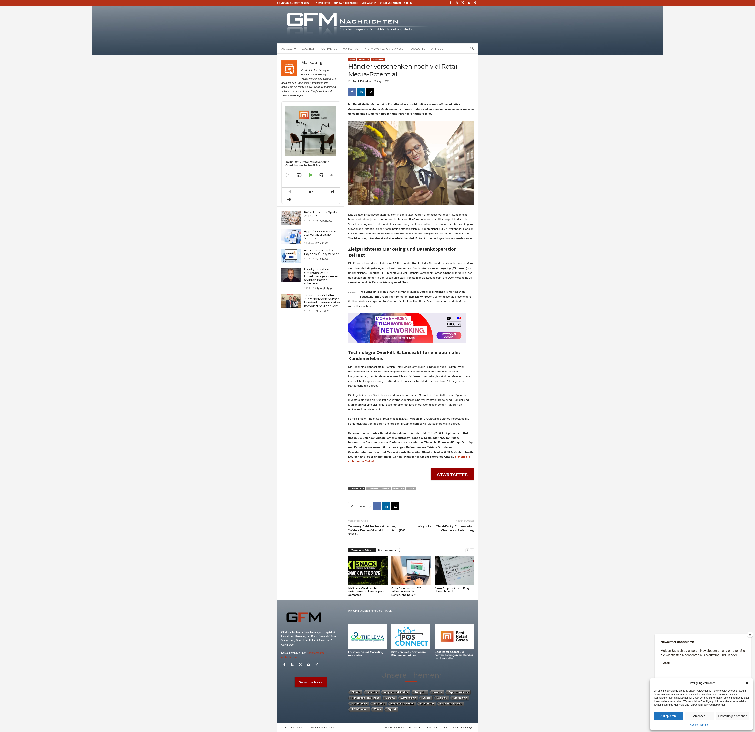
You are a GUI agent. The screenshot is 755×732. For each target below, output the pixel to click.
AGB (445, 727)
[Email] (370, 92)
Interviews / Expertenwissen (384, 48)
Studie (410, 488)
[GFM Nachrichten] (377, 24)
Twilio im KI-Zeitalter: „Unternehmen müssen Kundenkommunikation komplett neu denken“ (322, 300)
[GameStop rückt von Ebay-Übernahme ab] (454, 570)
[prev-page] (467, 550)
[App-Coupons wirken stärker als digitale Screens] (291, 236)
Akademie (418, 48)
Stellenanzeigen (390, 2)
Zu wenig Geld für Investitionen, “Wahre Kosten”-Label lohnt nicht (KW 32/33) (376, 530)
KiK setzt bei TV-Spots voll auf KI (320, 214)
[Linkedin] (361, 92)
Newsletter (323, 2)
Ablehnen (699, 716)
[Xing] (475, 3)
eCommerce (359, 703)
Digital (392, 709)
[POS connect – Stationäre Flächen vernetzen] (411, 636)
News (352, 59)
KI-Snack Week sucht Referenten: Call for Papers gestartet (366, 591)
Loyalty (437, 692)
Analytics (420, 692)
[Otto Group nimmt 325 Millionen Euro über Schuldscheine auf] (411, 570)
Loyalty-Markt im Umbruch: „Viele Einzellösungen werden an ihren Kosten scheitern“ (321, 276)
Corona (390, 698)
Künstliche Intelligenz (365, 698)
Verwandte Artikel (361, 549)
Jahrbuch (438, 48)
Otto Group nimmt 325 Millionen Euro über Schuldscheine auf (406, 591)
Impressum (415, 727)
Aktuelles (364, 59)
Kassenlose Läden (402, 703)
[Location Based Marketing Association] (367, 636)
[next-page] (472, 550)
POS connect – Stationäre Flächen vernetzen (408, 653)
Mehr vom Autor (387, 549)
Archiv (408, 2)
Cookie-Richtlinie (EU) (463, 727)
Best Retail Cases (451, 703)
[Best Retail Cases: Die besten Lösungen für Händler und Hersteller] (454, 636)
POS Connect (360, 709)
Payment (379, 703)
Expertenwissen (458, 692)
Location (308, 48)
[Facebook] (450, 3)
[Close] (750, 635)
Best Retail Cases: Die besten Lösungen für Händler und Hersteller (454, 655)
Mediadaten (369, 2)
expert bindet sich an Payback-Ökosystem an (322, 252)
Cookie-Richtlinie (699, 724)
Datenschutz (431, 727)
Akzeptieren (668, 716)
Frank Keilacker (362, 81)
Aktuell (286, 48)
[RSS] (456, 3)
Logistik (442, 698)
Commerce (329, 48)
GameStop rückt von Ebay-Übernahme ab (453, 590)
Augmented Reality (396, 692)
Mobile (356, 692)
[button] (747, 683)
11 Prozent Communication (319, 727)
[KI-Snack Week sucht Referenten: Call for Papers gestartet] (368, 570)
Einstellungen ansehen (732, 716)
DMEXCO (386, 488)
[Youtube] (469, 3)
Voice (377, 709)
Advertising (408, 698)
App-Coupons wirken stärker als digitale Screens (320, 234)
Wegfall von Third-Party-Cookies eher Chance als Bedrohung (446, 528)
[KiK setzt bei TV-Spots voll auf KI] (291, 218)
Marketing (350, 48)
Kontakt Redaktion (346, 2)
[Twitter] (462, 3)
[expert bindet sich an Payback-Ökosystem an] (291, 256)
